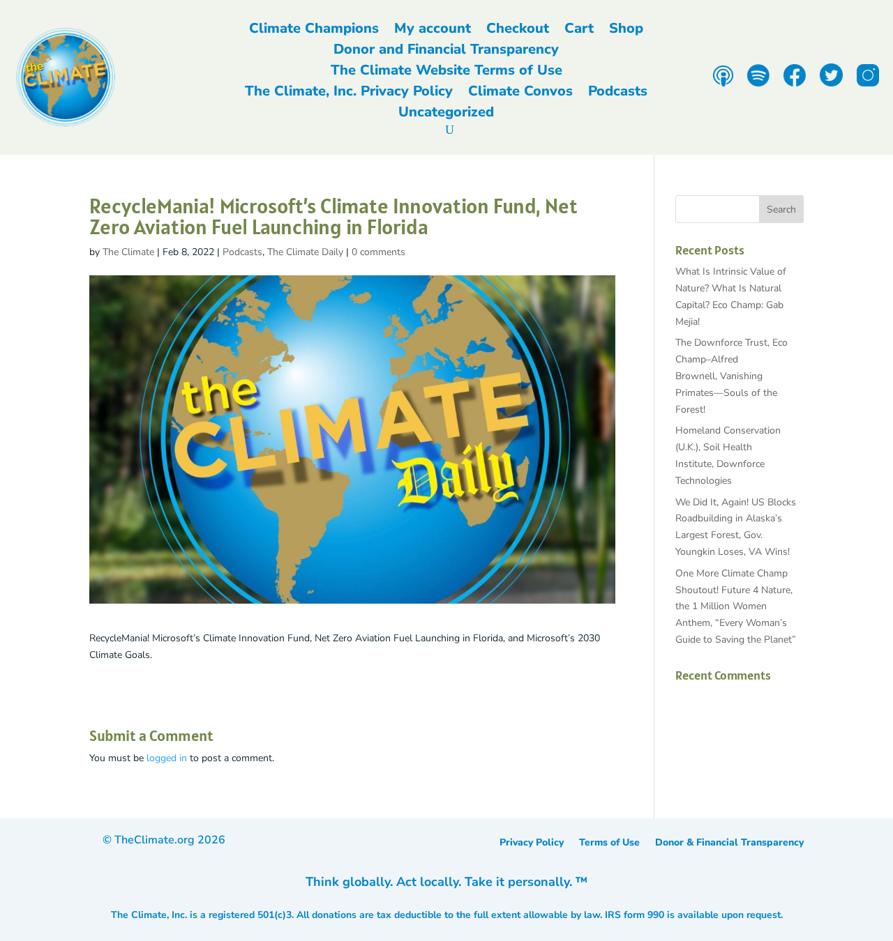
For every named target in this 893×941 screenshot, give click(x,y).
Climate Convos (520, 93)
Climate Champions (314, 31)
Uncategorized (446, 114)
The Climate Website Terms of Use (446, 72)
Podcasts (617, 93)
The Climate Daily (305, 252)
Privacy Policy (532, 843)
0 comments (378, 252)
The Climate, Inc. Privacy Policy (349, 93)
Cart (579, 31)
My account (432, 31)
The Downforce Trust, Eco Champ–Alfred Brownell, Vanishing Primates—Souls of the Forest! (731, 375)
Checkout (517, 31)
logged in (167, 758)
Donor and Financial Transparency (446, 52)
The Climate (128, 252)
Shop (626, 31)
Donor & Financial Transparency (729, 843)
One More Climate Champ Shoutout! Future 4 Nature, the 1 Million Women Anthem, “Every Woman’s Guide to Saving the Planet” (735, 606)
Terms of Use (609, 843)
